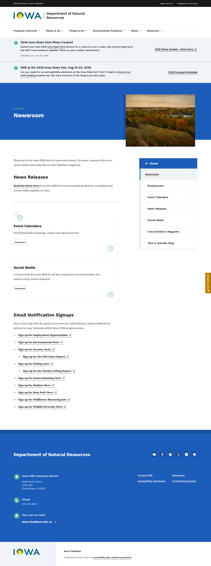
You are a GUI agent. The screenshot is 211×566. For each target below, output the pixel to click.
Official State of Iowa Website (28, 3)
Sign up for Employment (43, 335)
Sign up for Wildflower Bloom (42, 399)
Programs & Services (187, 3)
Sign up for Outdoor (34, 385)
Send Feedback (72, 551)
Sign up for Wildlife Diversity (40, 406)
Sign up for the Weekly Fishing (47, 371)
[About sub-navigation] (140, 31)
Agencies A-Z (166, 3)
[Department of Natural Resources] (28, 15)
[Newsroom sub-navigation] (161, 31)
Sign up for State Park (35, 392)
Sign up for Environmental (38, 342)
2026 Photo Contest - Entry (174, 49)
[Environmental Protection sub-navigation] (124, 31)
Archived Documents (184, 481)
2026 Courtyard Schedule (182, 72)
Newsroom (178, 475)
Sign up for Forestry (34, 349)
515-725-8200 (29, 504)
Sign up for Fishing (34, 363)
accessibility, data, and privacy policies (112, 557)
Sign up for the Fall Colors (44, 356)
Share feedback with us (37, 521)
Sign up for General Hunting (39, 378)
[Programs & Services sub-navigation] (39, 31)
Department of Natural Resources (66, 15)
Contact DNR (145, 475)
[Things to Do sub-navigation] (86, 31)
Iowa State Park (56, 46)
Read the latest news (27, 185)
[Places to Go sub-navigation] (62, 31)
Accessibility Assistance (151, 481)
